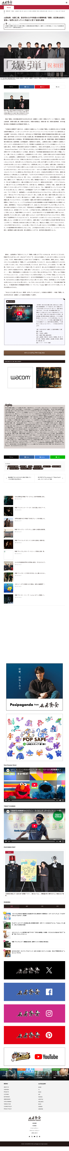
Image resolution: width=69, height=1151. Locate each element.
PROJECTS (6, 1092)
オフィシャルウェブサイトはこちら (34, 353)
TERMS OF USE (7, 1104)
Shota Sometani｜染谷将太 (26, 468)
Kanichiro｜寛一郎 (38, 466)
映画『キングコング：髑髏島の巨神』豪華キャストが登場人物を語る (30, 942)
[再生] (6, 800)
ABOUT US (6, 1087)
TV (39, 1089)
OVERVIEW (6, 1089)
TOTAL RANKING (7, 1101)
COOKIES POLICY (8, 1106)
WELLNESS (40, 1101)
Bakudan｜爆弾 (24, 466)
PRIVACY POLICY (8, 1109)
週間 (27, 906)
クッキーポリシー (34, 1128)
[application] (34, 785)
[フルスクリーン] (63, 800)
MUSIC (39, 1092)
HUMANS (40, 1106)
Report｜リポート (47, 466)
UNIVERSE (40, 1109)
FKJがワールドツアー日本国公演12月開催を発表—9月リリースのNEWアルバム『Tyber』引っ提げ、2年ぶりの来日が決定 (38, 924)
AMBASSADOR (7, 1099)
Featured (30, 466)
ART (39, 1094)
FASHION (40, 1096)
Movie (9, 7)
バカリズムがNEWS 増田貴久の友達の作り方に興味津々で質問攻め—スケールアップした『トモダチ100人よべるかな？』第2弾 (38, 914)
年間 (57, 906)
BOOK (39, 1104)
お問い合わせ (34, 1133)
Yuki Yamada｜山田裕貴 (38, 468)
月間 (42, 906)
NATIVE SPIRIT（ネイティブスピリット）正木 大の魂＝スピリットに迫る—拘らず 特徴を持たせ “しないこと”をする (38, 952)
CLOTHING (6, 1094)
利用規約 (34, 1125)
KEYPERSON (7, 1096)
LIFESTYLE (40, 1099)
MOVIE (39, 1087)
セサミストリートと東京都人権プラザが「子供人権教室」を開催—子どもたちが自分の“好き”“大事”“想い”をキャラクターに (38, 933)
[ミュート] (60, 800)
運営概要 (34, 1123)
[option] (8, 1074)
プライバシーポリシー (34, 1130)
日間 (12, 906)
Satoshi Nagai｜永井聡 (14, 468)
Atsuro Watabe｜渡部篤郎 (13, 466)
